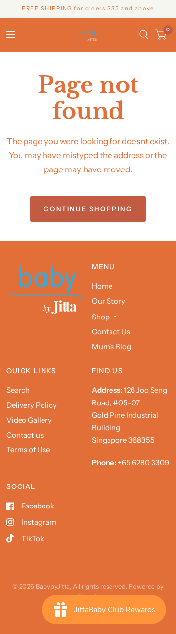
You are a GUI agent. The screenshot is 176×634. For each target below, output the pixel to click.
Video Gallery (29, 419)
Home (102, 286)
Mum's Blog (111, 346)
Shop (101, 316)
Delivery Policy (31, 405)
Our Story (108, 301)
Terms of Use (28, 449)
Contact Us (111, 331)
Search (18, 390)
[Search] (144, 35)
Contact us (25, 435)
